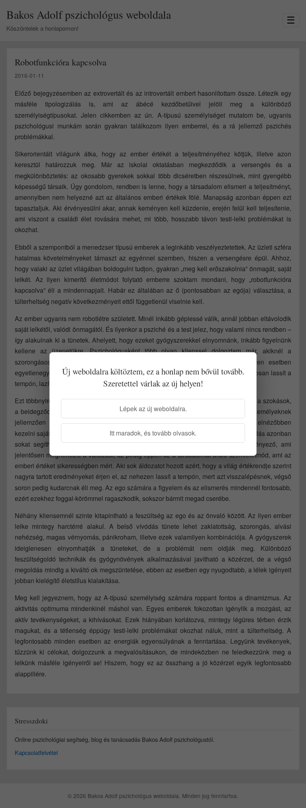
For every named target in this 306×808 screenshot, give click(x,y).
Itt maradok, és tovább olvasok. (153, 433)
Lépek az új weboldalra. (153, 408)
